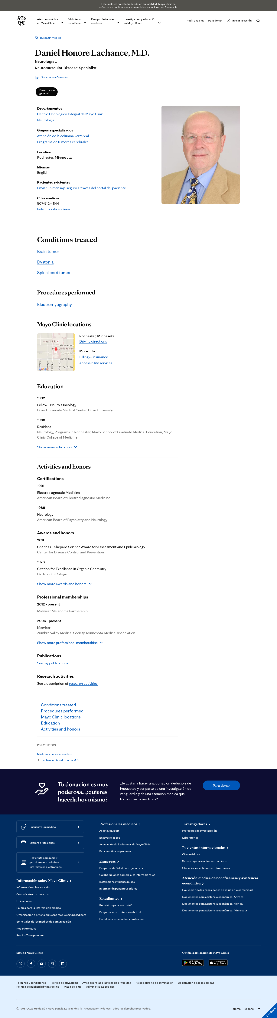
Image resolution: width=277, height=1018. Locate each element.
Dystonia (45, 262)
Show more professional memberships (67, 642)
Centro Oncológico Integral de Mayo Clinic (70, 114)
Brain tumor (48, 251)
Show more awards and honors (61, 584)
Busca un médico (50, 37)
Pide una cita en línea (53, 209)
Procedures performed (66, 292)
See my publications (52, 663)
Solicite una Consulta (54, 77)
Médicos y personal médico (54, 754)
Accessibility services (95, 363)
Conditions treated (67, 239)
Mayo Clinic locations (64, 324)
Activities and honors (64, 466)
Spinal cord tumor (54, 272)
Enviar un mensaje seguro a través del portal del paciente (81, 188)
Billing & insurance (93, 357)
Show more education (54, 447)
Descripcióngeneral (47, 91)
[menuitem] (46, 92)
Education (50, 386)
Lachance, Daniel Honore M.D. (60, 760)
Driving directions (93, 341)
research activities (83, 683)
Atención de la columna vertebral (63, 136)
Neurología (45, 120)
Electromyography (54, 304)
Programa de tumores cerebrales (63, 142)
